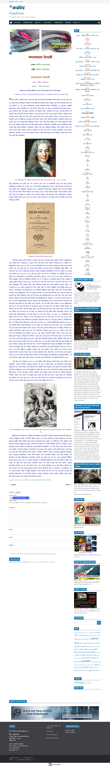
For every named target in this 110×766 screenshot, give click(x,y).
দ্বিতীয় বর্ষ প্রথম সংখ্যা (77, 658)
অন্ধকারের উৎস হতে (87, 192)
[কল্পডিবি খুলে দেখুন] (87, 314)
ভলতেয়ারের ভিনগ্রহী (36, 480)
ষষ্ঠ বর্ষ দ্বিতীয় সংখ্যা (86, 668)
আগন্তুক (87, 148)
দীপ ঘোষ (89, 650)
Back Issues (17, 22)
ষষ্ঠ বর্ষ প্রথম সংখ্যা (95, 668)
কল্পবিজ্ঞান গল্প (87, 639)
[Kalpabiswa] (11, 22)
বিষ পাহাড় (87, 139)
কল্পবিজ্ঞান (76, 639)
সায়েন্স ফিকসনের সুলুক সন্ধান (87, 66)
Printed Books (58, 22)
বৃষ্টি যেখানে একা (87, 135)
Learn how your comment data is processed (43, 562)
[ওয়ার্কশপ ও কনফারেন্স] (85, 593)
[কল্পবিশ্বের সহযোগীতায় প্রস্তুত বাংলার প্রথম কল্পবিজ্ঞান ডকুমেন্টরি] (87, 470)
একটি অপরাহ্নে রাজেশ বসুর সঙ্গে (87, 122)
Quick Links (47, 22)
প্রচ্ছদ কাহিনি (92, 662)
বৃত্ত (87, 166)
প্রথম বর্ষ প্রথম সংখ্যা (90, 665)
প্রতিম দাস (96, 662)
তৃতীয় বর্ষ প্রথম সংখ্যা (93, 647)
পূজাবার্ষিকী (25, 480)
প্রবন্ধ (10, 53)
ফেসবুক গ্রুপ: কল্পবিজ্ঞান (70, 732)
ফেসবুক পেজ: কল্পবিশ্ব (69, 730)
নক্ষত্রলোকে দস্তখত (87, 244)
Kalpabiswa (16, 13)
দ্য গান (87, 157)
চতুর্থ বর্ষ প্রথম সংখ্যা (95, 643)
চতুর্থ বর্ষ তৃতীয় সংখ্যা (85, 643)
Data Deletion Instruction (52, 738)
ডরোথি (87, 201)
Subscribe (67, 22)
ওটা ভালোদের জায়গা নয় (87, 152)
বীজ (87, 196)
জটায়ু (75, 647)
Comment (12, 507)
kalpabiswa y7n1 (86, 633)
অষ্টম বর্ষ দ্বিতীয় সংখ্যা (81, 635)
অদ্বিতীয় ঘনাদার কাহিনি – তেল (87, 57)
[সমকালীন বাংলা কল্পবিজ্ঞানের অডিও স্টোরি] (87, 566)
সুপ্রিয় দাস (92, 670)
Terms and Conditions (51, 734)
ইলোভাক (68, 485)
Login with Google (21, 498)
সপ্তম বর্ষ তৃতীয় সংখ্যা (79, 671)
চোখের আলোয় (88, 131)
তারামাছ (87, 262)
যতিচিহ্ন (87, 214)
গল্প (78, 643)
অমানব (87, 240)
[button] (41, 22)
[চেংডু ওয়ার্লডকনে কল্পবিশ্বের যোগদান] (87, 283)
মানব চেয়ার (87, 53)
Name (11, 529)
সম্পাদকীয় (87, 275)
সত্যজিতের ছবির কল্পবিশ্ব (87, 118)
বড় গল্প (79, 668)
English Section (78, 633)
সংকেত (87, 40)
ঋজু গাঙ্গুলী (99, 635)
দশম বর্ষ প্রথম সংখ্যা (80, 649)
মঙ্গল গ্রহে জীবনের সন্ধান (87, 109)
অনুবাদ (95, 632)
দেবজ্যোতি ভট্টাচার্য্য (89, 652)
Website (11, 545)
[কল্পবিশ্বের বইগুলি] (87, 503)
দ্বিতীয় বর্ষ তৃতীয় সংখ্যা (82, 655)
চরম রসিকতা (87, 44)
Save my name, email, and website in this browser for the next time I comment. (33, 554)
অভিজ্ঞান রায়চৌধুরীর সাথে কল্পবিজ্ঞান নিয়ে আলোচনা (87, 90)
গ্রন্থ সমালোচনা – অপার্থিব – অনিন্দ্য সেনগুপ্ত (87, 62)
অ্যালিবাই (87, 187)
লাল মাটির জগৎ (87, 104)
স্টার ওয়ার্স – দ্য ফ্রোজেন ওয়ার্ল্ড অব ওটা (87, 49)
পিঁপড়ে (87, 235)
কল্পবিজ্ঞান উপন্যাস (81, 639)
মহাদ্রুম (87, 183)
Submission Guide (27, 22)
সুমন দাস (98, 671)
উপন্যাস (95, 635)
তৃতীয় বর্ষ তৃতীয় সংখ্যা (17, 480)
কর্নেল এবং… (87, 266)
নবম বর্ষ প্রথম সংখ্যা (87, 658)
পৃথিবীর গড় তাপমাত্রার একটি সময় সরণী (87, 75)
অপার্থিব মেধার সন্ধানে (87, 96)
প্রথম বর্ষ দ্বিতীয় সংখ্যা (83, 665)
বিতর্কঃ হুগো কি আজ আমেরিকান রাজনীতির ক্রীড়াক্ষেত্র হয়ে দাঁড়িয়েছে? (87, 84)
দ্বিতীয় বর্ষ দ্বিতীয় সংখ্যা (94, 655)
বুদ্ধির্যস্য (87, 209)
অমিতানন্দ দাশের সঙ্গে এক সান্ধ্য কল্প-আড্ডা (88, 126)
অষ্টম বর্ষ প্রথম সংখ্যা (90, 635)
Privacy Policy (49, 731)
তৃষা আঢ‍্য (98, 646)
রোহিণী (87, 161)
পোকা (87, 227)
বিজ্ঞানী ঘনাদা (87, 100)
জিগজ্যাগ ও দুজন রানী (87, 257)
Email (11, 537)
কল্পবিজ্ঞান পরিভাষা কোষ (87, 79)
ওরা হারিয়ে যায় (87, 144)
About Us (37, 22)
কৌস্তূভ (87, 270)
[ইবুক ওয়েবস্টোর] (85, 536)
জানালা (87, 218)
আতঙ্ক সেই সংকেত (87, 174)
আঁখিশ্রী (87, 253)
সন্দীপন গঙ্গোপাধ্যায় (46, 480)
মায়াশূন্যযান (13, 485)
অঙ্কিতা (92, 633)
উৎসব (87, 222)
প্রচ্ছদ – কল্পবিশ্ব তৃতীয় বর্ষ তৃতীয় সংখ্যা (87, 36)
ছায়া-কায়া (87, 205)
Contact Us (76, 22)
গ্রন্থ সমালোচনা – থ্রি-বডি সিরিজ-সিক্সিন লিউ (88, 71)
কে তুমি (87, 231)
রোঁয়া (87, 179)
